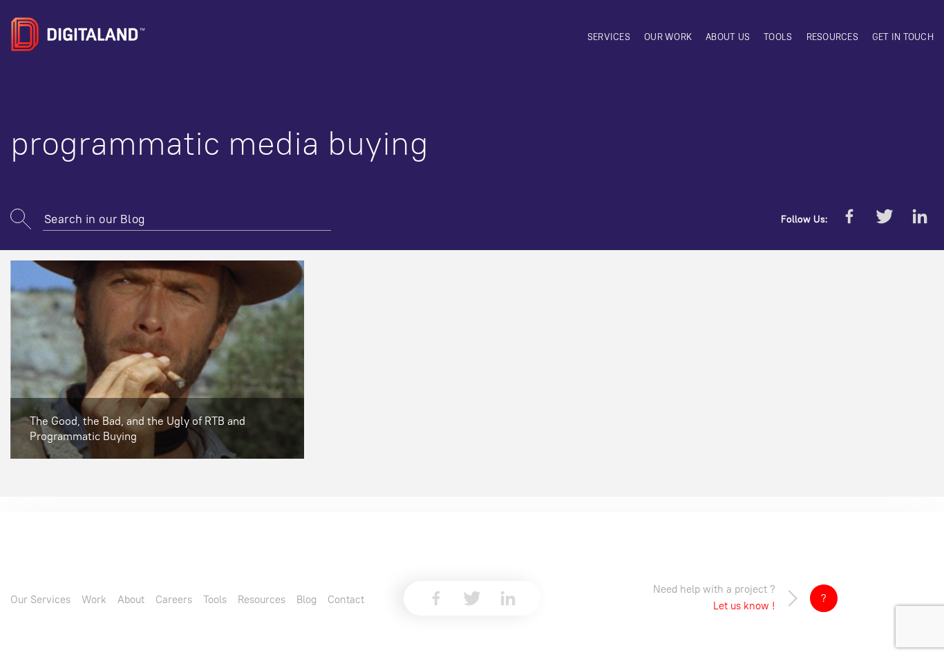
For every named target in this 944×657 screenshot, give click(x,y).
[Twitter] (884, 219)
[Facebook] (849, 219)
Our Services (40, 599)
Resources (832, 36)
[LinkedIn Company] (920, 219)
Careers (173, 599)
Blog (306, 599)
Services (608, 36)
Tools (778, 36)
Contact (346, 599)
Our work (668, 36)
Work (94, 599)
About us (728, 36)
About (130, 599)
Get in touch (903, 36)
